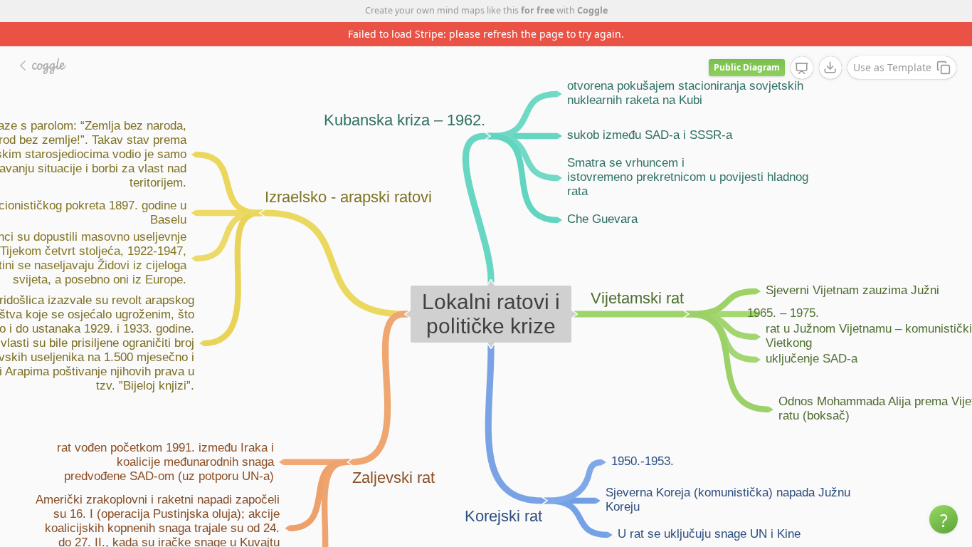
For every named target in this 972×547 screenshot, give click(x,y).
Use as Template (892, 67)
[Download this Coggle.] (830, 67)
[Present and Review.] (802, 68)
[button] (943, 519)
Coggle (592, 10)
